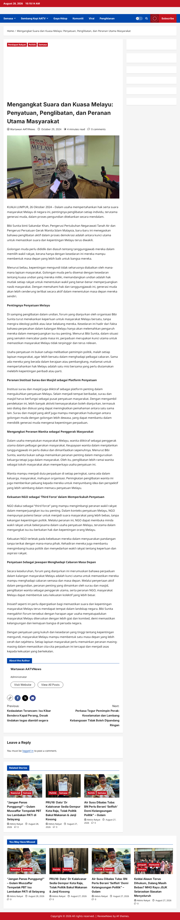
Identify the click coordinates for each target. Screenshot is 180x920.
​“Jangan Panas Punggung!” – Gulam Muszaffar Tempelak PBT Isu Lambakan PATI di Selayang (24, 811)
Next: (94, 715)
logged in (28, 750)
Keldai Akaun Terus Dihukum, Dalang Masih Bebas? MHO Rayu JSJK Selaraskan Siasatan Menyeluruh (150, 887)
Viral (91, 18)
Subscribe (168, 18)
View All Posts (50, 685)
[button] (146, 18)
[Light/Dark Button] (139, 18)
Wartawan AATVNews (22, 129)
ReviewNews (104, 916)
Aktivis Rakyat (16, 823)
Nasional (15, 792)
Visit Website (22, 685)
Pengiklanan (107, 18)
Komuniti (78, 18)
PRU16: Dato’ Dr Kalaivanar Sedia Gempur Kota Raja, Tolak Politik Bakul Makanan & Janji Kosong (63, 811)
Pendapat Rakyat (17, 44)
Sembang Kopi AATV (33, 18)
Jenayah (142, 864)
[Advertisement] (63, 73)
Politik (32, 44)
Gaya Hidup (60, 18)
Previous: (29, 713)
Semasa (8, 18)
